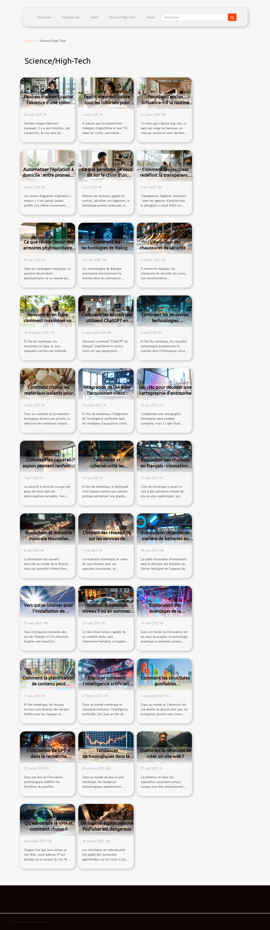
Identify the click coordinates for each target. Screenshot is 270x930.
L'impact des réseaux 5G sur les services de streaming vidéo (107, 538)
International (70, 17)
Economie (44, 17)
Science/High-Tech (122, 17)
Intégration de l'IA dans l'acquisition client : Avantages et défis (107, 393)
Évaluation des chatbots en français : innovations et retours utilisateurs (165, 465)
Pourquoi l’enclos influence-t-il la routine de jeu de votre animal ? (165, 102)
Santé (94, 17)
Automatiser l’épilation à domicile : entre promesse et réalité (49, 175)
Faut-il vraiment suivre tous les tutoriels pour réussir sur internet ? (107, 102)
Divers (150, 17)
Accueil (30, 40)
